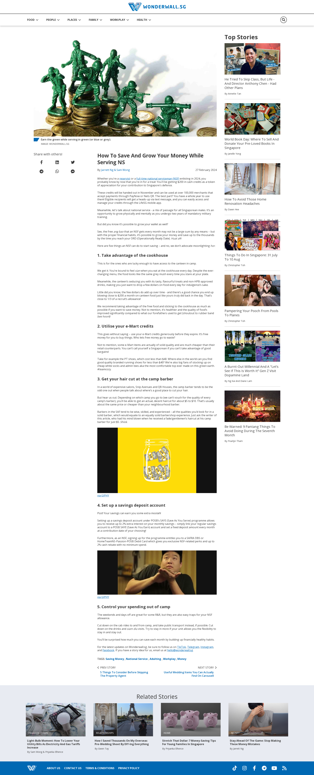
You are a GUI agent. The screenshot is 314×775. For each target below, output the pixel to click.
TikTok (181, 647)
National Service (137, 659)
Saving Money (115, 659)
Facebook (108, 650)
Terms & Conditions (99, 768)
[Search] (284, 20)
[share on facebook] (41, 162)
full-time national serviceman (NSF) (157, 178)
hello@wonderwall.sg (180, 650)
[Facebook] (254, 768)
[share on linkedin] (57, 162)
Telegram (193, 647)
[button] (32, 20)
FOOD (31, 20)
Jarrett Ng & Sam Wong (115, 170)
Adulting (155, 659)
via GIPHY (103, 495)
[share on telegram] (41, 171)
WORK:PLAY (117, 20)
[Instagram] (244, 768)
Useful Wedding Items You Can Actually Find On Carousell (189, 671)
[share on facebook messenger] (73, 171)
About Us (53, 768)
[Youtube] (274, 768)
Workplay (169, 659)
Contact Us (72, 768)
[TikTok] (234, 768)
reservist (124, 178)
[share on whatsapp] (57, 171)
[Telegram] (264, 768)
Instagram (207, 647)
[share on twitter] (73, 162)
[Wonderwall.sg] (157, 7)
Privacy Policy (128, 768)
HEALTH (142, 20)
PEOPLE (51, 20)
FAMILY (93, 20)
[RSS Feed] (284, 768)
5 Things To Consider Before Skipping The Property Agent (124, 671)
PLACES (72, 20)
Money (181, 659)
